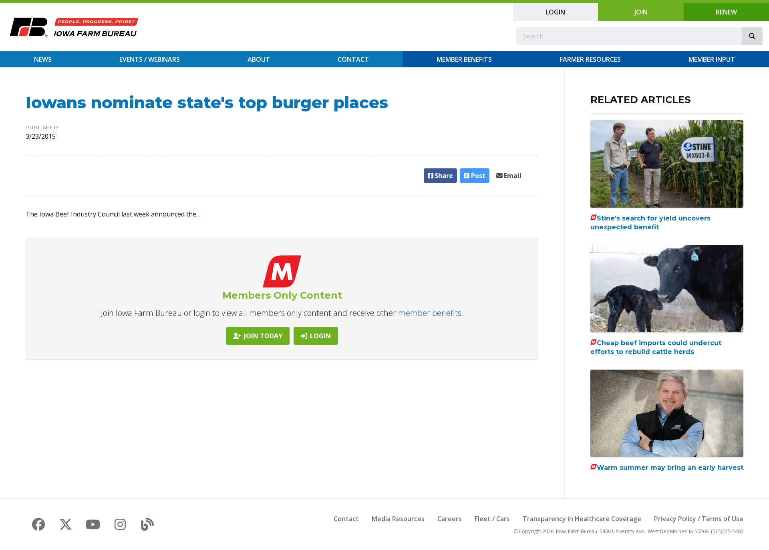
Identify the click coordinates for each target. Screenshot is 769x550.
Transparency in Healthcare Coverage (582, 518)
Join (641, 12)
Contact (353, 59)
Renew (726, 12)
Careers (449, 518)
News (43, 59)
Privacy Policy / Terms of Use (698, 518)
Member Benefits (464, 59)
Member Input (711, 59)
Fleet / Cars (492, 518)
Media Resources (398, 518)
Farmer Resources (590, 59)
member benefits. (430, 312)
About (259, 59)
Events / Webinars (149, 59)
